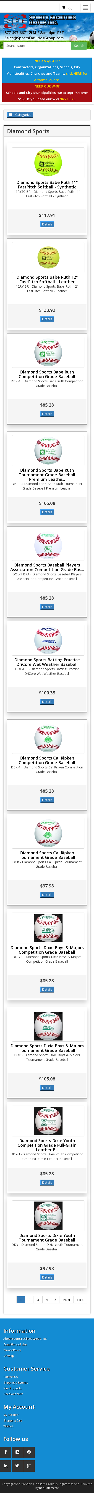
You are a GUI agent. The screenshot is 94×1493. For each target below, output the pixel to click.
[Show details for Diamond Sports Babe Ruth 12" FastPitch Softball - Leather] (48, 257)
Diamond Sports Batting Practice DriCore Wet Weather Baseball (47, 662)
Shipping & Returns (15, 1382)
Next (66, 1299)
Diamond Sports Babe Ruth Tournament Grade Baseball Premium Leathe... (47, 474)
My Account (10, 1415)
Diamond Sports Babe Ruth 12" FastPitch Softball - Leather (47, 279)
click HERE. (68, 99)
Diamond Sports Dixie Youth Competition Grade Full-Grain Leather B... (47, 1145)
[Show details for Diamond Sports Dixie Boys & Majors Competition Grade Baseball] (48, 928)
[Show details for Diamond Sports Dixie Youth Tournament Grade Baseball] (48, 1216)
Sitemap (8, 1356)
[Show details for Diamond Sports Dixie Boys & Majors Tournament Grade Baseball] (48, 1026)
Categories (22, 114)
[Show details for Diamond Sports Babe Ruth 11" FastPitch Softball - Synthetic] (48, 162)
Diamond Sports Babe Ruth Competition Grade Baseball (47, 374)
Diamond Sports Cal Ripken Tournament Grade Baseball (47, 855)
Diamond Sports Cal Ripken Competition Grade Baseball (47, 760)
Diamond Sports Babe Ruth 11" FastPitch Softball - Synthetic (47, 185)
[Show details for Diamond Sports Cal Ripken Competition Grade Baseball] (48, 738)
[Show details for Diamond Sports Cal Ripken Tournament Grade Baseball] (48, 833)
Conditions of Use (15, 1344)
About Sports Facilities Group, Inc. (25, 1339)
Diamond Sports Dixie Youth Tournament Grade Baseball (47, 1238)
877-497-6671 (17, 32)
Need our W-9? (13, 1394)
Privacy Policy (12, 1350)
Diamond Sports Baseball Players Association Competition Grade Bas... (47, 567)
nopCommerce (49, 1488)
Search (79, 45)
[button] (68, 7)
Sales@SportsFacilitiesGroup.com (34, 37)
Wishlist (8, 1426)
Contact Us (10, 1377)
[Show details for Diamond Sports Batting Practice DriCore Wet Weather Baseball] (48, 640)
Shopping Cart (12, 1420)
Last (80, 1299)
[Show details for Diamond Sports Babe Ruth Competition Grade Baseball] (48, 352)
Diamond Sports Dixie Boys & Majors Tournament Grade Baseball (47, 1048)
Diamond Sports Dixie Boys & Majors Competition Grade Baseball (47, 950)
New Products (12, 1388)
